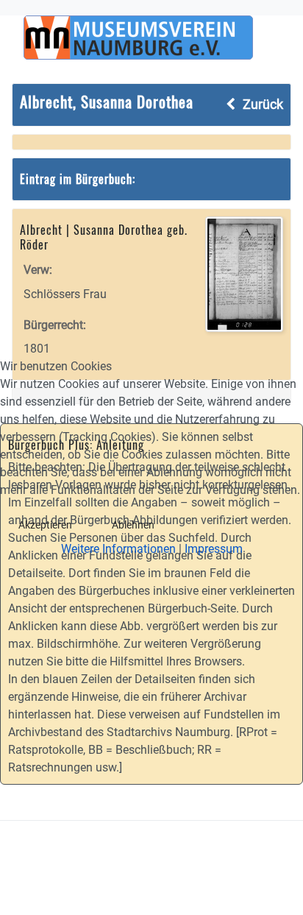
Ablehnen (133, 525)
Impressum (214, 549)
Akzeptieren (45, 525)
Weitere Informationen (118, 549)
